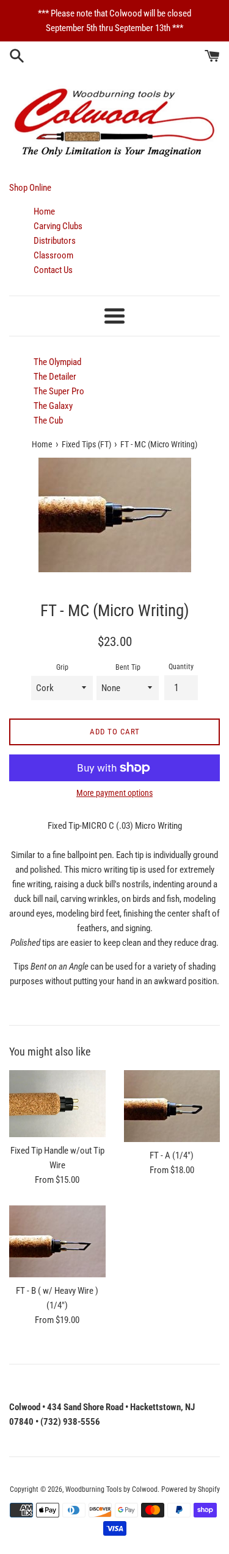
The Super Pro (59, 391)
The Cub (48, 420)
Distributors (55, 240)
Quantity (181, 666)
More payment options (114, 793)
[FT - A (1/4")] (172, 1106)
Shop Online (30, 187)
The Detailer (55, 376)
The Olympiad (57, 362)
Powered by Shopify (190, 1489)
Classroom (53, 255)
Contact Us (53, 269)
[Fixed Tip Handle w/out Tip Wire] (57, 1103)
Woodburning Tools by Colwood (111, 1489)
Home (44, 211)
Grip (62, 667)
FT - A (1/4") (172, 1155)
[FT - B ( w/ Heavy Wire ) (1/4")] (57, 1241)
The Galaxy (53, 405)
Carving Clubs (58, 226)
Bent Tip (127, 667)
